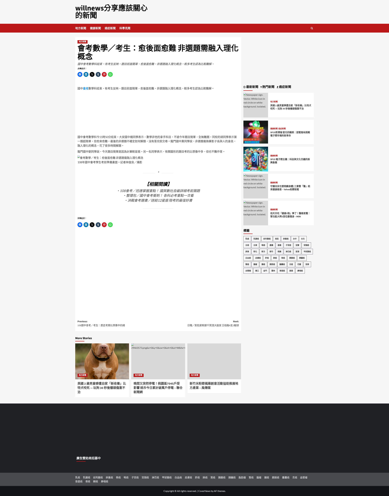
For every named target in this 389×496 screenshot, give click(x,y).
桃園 (279, 251)
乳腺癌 (256, 239)
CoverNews (204, 490)
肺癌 (275, 258)
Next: (213, 323)
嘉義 (271, 245)
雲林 (273, 271)
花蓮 (299, 264)
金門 (265, 271)
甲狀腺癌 (307, 251)
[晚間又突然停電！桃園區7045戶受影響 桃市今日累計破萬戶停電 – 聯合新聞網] (158, 361)
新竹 (271, 251)
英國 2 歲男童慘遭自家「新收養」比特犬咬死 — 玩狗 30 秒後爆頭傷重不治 (101, 388)
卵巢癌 (286, 239)
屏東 (247, 251)
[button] (312, 28)
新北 (263, 251)
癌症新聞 (110, 28)
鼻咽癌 (300, 271)
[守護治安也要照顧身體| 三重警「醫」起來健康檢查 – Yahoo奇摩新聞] (255, 181)
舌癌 (291, 264)
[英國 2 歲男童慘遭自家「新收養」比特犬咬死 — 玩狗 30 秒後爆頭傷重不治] (102, 361)
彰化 (255, 251)
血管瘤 (248, 271)
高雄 (291, 271)
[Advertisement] (158, 113)
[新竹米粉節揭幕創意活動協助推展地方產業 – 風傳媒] (214, 361)
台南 (247, 245)
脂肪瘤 (242, 477)
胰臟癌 (302, 258)
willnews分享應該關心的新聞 (111, 12)
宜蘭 (297, 245)
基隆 (279, 245)
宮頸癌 (306, 245)
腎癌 (247, 264)
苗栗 (307, 264)
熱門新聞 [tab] (268, 87)
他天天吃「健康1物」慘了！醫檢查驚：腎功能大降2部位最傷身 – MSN (290, 215)
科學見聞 (124, 28)
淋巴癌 (288, 251)
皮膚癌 (258, 258)
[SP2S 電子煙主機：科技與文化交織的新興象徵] (255, 158)
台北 (303, 239)
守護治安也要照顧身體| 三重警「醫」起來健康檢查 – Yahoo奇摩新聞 (290, 188)
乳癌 (247, 239)
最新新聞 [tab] (252, 87)
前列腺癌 (267, 239)
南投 (277, 239)
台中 (295, 239)
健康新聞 (95, 28)
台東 (255, 245)
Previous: (101, 323)
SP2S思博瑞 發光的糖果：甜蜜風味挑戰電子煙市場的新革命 (290, 134)
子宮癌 (288, 245)
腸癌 (263, 264)
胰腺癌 (292, 258)
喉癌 (263, 245)
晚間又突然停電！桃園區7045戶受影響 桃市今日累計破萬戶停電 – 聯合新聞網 (158, 388)
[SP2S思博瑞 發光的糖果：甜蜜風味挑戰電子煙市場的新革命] (255, 131)
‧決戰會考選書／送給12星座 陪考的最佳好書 (158, 200)
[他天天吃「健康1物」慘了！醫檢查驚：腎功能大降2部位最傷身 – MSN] (255, 208)
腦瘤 (255, 264)
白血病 (248, 258)
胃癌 (283, 258)
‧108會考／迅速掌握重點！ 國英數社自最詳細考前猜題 (158, 191)
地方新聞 (80, 28)
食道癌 (282, 271)
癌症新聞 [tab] (284, 87)
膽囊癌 (282, 264)
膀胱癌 (272, 264)
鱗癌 (95, 481)
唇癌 (118, 477)
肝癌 (267, 258)
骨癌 (87, 481)
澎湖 (297, 251)
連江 (257, 271)
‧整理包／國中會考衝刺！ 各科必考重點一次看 (158, 195)
